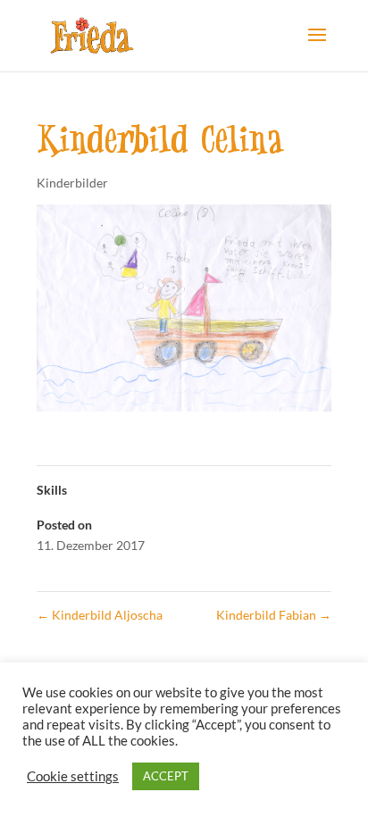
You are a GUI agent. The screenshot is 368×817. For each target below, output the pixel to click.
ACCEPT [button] (165, 776)
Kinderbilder (72, 182)
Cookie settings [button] (73, 776)
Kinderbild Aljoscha (100, 614)
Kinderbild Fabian (273, 614)
